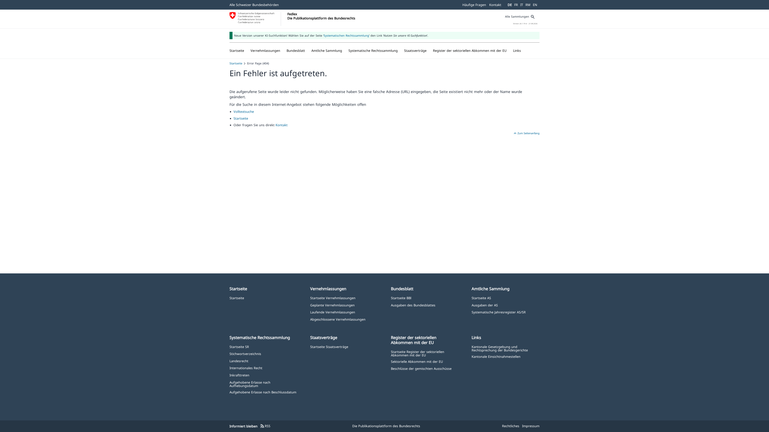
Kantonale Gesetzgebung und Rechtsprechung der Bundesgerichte (500, 348)
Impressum (531, 426)
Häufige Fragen (474, 5)
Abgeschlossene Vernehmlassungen (337, 319)
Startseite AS (481, 298)
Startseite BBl (401, 298)
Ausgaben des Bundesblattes (413, 305)
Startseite (235, 63)
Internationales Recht (245, 368)
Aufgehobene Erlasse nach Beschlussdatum (262, 392)
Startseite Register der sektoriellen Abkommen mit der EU (417, 353)
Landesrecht (238, 361)
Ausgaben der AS (485, 305)
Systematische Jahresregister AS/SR (499, 312)
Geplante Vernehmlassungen (332, 305)
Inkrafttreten (239, 375)
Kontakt (495, 5)
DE (510, 5)
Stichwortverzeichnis (245, 354)
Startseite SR (239, 347)
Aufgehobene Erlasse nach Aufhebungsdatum (249, 384)
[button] (265, 51)
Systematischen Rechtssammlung (346, 35)
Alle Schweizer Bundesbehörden (254, 5)
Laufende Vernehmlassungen (332, 312)
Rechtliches (510, 426)
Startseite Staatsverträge (329, 347)
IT (521, 5)
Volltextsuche (244, 111)
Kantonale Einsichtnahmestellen (496, 356)
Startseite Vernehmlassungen (332, 298)
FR (516, 5)
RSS (265, 426)
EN (535, 5)
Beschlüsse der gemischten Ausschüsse (421, 368)
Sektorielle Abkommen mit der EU (417, 361)
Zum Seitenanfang (526, 133)
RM (527, 5)
